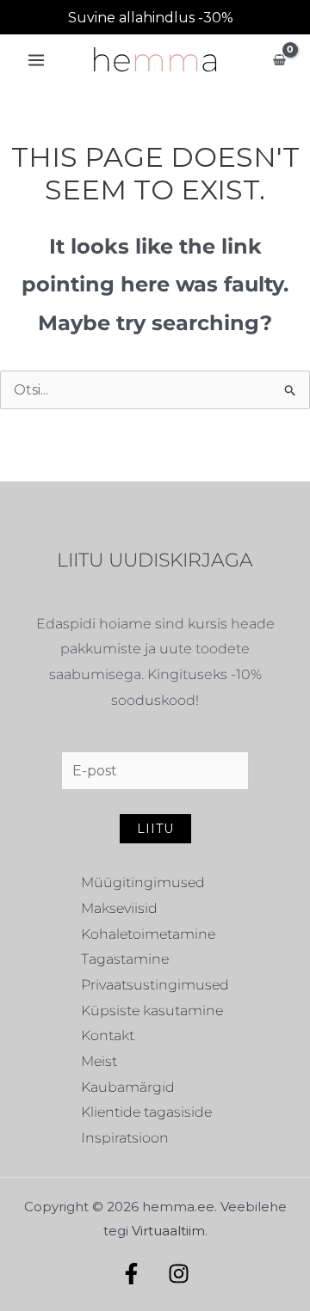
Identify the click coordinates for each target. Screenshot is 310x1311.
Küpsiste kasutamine (152, 1010)
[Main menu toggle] (36, 60)
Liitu (155, 828)
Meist (99, 1061)
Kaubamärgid (128, 1087)
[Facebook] (131, 1273)
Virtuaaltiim (168, 1230)
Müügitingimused (143, 882)
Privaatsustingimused (155, 985)
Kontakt (107, 1035)
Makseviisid (119, 908)
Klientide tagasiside (146, 1112)
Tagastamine (125, 959)
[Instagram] (178, 1273)
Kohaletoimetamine (148, 934)
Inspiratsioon (125, 1138)
